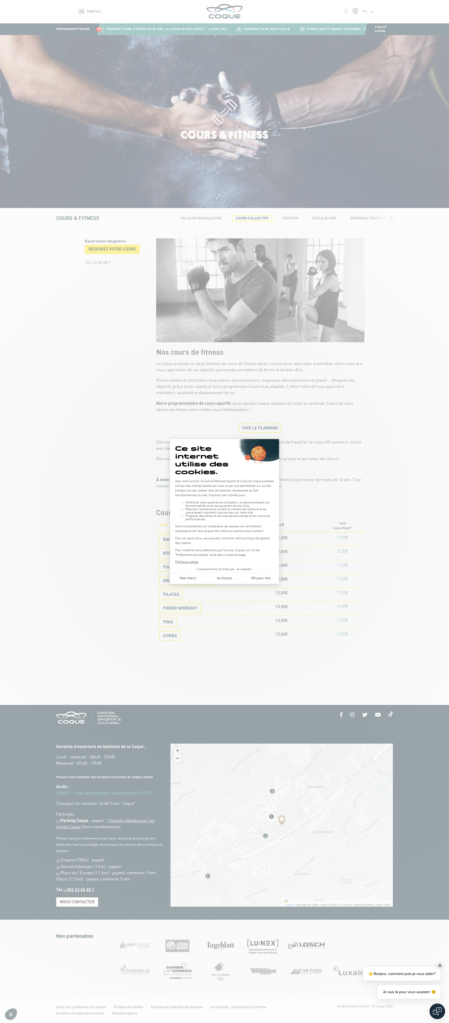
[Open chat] (437, 1011)
